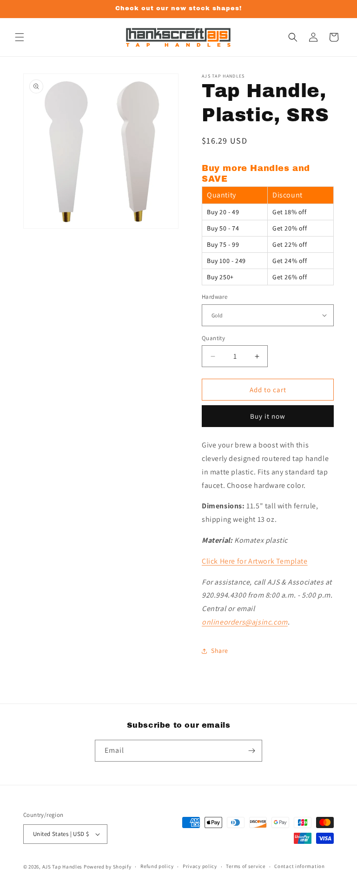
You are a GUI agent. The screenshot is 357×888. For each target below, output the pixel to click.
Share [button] (219, 650)
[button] (19, 37)
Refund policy (156, 866)
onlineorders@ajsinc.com (245, 622)
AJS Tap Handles (62, 866)
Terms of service (245, 866)
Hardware (214, 297)
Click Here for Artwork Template (255, 561)
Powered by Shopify (108, 866)
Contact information (299, 866)
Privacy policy (200, 866)
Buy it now (267, 416)
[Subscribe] (251, 751)
